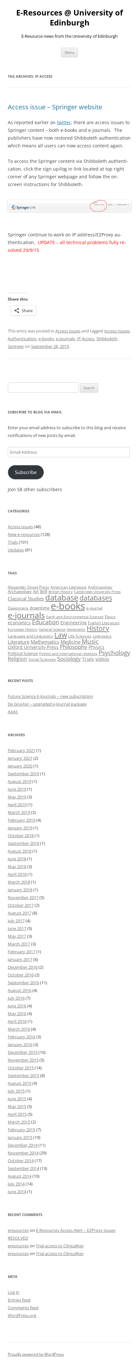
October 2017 (21, 905)
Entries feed (19, 1300)
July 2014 (16, 1184)
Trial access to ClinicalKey (60, 1246)
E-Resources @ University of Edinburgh (69, 18)
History (98, 628)
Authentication (22, 339)
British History (60, 591)
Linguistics (102, 636)
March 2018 (19, 882)
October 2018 (21, 835)
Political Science (23, 653)
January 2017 (20, 959)
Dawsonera (18, 608)
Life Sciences (79, 636)
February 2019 (21, 820)
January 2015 (20, 1137)
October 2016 (21, 975)
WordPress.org (22, 1315)
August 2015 (19, 1083)
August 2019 (19, 781)
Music (90, 641)
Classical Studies (26, 598)
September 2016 (23, 982)
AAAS (13, 712)
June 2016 (17, 1006)
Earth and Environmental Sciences (74, 617)
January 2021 (20, 758)
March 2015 (19, 1122)
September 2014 (23, 1168)
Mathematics (45, 641)
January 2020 (20, 766)
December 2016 (22, 967)
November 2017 (23, 897)
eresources (18, 1230)
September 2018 (23, 843)
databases (96, 597)
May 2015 (17, 1106)
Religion (17, 658)
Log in (13, 1292)
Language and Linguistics (30, 636)
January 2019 (20, 828)
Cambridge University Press (97, 591)
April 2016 (17, 1021)
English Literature (104, 622)
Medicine (70, 641)
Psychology (114, 652)
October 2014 (21, 1160)
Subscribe (26, 472)
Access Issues (117, 331)
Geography (76, 629)
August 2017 (19, 913)
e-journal (94, 608)
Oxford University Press (33, 647)
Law (60, 634)
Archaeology (20, 591)
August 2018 (19, 851)
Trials (13, 542)
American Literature (68, 587)
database (61, 597)
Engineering (73, 622)
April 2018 (17, 874)
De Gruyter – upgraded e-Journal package (47, 704)
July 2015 (16, 1091)
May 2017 (17, 936)
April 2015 (17, 1114)
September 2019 (23, 774)
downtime (39, 608)
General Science (52, 629)
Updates (16, 550)
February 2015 (21, 1130)
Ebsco (110, 616)
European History (22, 629)
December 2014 (22, 1145)
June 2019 (17, 789)
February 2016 (21, 1037)
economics (19, 622)
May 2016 (17, 1013)
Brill (43, 591)
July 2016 (16, 998)
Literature (18, 641)
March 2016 (19, 1029)
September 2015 (23, 1075)
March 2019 (19, 812)
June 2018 (17, 859)
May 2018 (17, 866)
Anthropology (100, 587)
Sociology (69, 658)
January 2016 (20, 1044)
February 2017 (21, 952)
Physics (96, 647)
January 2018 (20, 890)
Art (36, 591)
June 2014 (17, 1191)
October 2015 (21, 1068)
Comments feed (23, 1308)
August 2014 (19, 1176)
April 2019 (17, 804)
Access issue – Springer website (55, 107)
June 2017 (17, 928)
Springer (16, 346)
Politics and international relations (68, 653)
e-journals (65, 339)
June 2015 (17, 1099)
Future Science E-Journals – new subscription (50, 696)
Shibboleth (106, 339)
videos (102, 659)
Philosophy (73, 646)
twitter (64, 122)
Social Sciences (42, 659)
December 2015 (22, 1052)
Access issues (67, 331)
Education (45, 622)
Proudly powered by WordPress (36, 1354)
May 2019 (17, 797)
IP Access (85, 339)
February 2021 (21, 750)
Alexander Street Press (28, 587)
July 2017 (16, 921)
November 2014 (23, 1153)
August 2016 (19, 990)
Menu (69, 52)
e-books (46, 339)
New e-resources (24, 534)
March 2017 (19, 944)
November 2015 (23, 1060)
